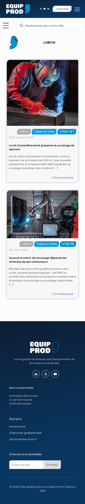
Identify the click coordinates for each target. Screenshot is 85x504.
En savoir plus (64, 178)
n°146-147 (67, 132)
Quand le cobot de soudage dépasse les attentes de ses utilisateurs (37, 260)
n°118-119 (68, 244)
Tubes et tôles (44, 132)
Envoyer (52, 465)
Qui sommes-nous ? (23, 439)
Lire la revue (17, 426)
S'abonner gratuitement (25, 433)
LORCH (24, 132)
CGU (43, 491)
